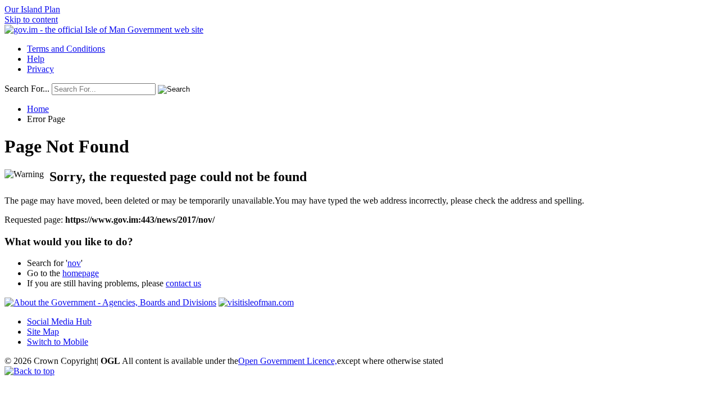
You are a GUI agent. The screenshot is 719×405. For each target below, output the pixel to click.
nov (74, 263)
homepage (80, 273)
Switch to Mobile (57, 341)
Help (35, 59)
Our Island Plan (32, 9)
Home (38, 109)
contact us (183, 283)
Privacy (40, 69)
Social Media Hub (59, 321)
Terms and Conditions (66, 48)
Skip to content (31, 19)
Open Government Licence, (287, 361)
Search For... (26, 88)
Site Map (43, 331)
